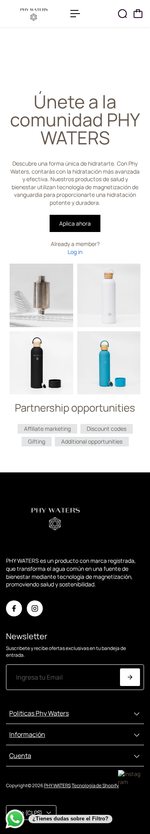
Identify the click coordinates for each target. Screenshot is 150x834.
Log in (75, 252)
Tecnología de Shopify (95, 785)
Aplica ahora (75, 223)
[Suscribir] (130, 677)
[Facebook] (14, 608)
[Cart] (138, 14)
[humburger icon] (75, 13)
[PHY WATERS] (34, 13)
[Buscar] (122, 14)
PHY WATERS (57, 785)
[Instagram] (35, 608)
